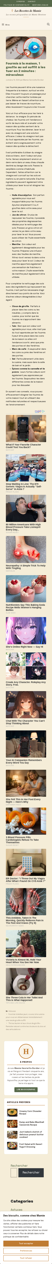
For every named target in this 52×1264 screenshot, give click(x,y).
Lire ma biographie (26, 1090)
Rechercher (19, 1165)
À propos (21, 1)
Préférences (26, 1251)
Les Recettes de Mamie (28, 10)
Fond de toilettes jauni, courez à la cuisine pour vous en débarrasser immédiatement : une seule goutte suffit (25, 1017)
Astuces (12, 1011)
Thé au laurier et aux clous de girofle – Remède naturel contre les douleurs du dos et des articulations (26, 1026)
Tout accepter (26, 1244)
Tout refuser (26, 1258)
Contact (32, 1)
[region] (26, 1237)
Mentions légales (40, 5)
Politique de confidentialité (16, 5)
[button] (48, 24)
